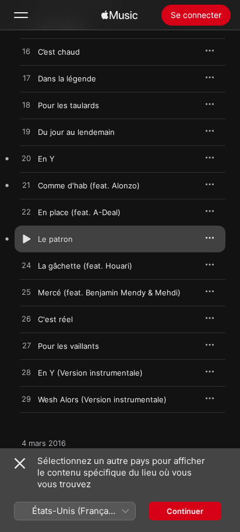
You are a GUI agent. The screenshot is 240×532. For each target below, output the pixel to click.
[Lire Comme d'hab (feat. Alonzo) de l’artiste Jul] (26, 185)
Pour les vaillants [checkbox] (68, 346)
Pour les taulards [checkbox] (68, 105)
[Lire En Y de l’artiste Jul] (26, 158)
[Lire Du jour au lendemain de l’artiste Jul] (26, 132)
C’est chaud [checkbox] (59, 51)
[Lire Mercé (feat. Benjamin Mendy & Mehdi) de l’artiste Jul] (26, 292)
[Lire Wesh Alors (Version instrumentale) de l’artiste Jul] (26, 399)
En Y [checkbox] (46, 158)
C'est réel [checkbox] (55, 319)
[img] (119, 15)
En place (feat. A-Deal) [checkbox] (79, 212)
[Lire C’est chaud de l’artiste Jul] (26, 52)
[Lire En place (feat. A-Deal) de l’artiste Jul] (26, 212)
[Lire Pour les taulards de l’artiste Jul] (26, 105)
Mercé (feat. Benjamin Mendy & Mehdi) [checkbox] (109, 292)
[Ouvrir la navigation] (21, 15)
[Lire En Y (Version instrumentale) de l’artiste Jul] (26, 372)
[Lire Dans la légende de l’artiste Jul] (26, 78)
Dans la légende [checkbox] (67, 78)
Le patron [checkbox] (55, 239)
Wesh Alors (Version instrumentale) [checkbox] (102, 399)
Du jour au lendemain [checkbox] (76, 132)
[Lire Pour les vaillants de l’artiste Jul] (26, 346)
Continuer (185, 511)
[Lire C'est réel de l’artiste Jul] (26, 319)
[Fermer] (20, 463)
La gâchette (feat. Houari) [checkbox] (85, 265)
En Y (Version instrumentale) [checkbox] (90, 372)
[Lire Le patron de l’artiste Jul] (26, 239)
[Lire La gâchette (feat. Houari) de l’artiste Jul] (26, 265)
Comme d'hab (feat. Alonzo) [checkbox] (89, 185)
